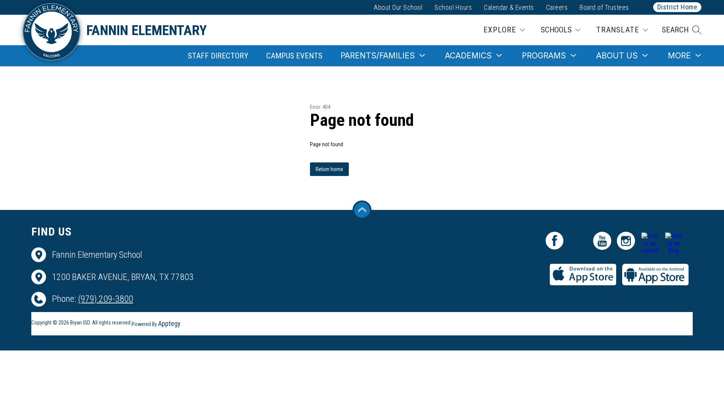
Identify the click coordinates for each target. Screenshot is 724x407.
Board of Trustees (604, 7)
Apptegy (169, 323)
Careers (557, 7)
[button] (681, 30)
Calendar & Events (509, 7)
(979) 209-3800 (105, 299)
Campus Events (294, 55)
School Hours (453, 7)
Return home (329, 169)
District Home (677, 7)
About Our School (398, 7)
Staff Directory (218, 55)
